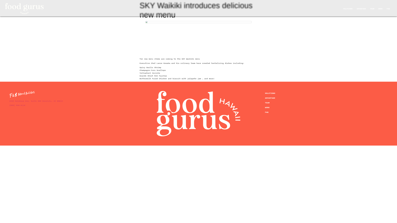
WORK (380, 9)
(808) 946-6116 (17, 105)
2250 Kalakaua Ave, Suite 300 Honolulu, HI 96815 (36, 101)
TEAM (372, 9)
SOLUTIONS (348, 9)
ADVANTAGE (361, 9)
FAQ (388, 9)
